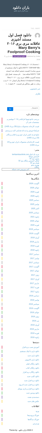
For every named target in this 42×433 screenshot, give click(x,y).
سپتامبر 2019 (34, 229)
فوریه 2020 (34, 225)
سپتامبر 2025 (34, 213)
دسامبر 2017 (34, 254)
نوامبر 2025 (34, 204)
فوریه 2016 (34, 333)
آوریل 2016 (35, 325)
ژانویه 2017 (34, 292)
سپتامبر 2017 (34, 262)
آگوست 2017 (34, 267)
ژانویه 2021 (34, 217)
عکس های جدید (33, 401)
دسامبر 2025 (34, 200)
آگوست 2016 (34, 308)
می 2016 (35, 321)
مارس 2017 (34, 283)
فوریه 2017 (34, 287)
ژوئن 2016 (35, 316)
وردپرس (36, 424)
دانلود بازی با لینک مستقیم (29, 351)
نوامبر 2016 (34, 300)
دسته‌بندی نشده (33, 397)
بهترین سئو (35, 165)
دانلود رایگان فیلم (32, 364)
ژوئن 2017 (35, 275)
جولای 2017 (34, 271)
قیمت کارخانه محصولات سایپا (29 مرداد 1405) (22, 126)
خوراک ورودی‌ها (33, 415)
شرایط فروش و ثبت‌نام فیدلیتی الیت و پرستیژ (22, 131)
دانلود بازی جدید (33, 356)
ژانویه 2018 (34, 250)
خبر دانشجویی (35, 89)
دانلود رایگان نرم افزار (31, 372)
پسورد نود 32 (34, 159)
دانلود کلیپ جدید (33, 376)
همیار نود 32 (34, 163)
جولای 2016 (34, 312)
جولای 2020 (34, 221)
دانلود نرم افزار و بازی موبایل (28, 389)
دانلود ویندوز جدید (32, 393)
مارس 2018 (34, 242)
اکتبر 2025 (35, 208)
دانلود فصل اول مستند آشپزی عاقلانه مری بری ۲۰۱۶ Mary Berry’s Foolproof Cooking (23, 43)
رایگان (36, 167)
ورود (37, 411)
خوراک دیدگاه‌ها (33, 419)
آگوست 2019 (34, 233)
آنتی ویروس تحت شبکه (20, 169)
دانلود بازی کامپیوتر (32, 360)
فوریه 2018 (34, 246)
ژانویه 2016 (34, 337)
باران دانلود (21, 7)
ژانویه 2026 (34, 196)
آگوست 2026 (34, 183)
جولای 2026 (34, 188)
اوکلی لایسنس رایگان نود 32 (28, 161)
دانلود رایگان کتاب (32, 368)
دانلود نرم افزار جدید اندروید (29, 385)
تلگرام (38, 94)
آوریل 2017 (35, 279)
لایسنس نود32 (34, 156)
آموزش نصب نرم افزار (30, 347)
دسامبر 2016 (34, 296)
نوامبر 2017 (34, 258)
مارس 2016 (34, 329)
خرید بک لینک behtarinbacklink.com (25, 154)
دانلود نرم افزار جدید (19, 56)
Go (10, 109)
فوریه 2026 (34, 192)
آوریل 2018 (35, 238)
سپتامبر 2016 (34, 304)
